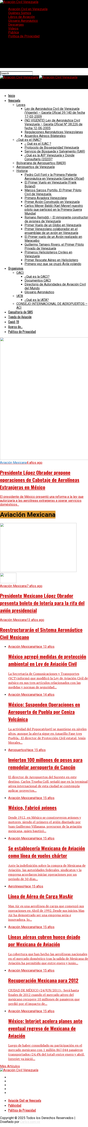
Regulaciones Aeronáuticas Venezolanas (54, 132)
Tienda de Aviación (20, 316)
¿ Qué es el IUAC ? (38, 144)
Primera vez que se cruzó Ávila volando (53, 264)
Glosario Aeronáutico (23, 21)
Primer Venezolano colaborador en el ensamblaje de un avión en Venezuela (51, 231)
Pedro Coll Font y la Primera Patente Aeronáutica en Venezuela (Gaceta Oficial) (54, 177)
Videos (13, 28)
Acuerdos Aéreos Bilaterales (45, 136)
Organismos (15, 268)
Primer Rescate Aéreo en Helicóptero (51, 260)
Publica (13, 32)
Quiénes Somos (19, 13)
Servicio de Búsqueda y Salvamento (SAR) (55, 151)
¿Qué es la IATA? (37, 300)
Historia (22, 171)
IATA (19, 296)
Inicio (11, 95)
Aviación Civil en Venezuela (27, 9)
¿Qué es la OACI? (37, 277)
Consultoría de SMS (20, 312)
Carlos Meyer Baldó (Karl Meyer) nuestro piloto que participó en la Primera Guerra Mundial (54, 209)
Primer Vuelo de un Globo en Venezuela (53, 225)
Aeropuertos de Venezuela (35, 167)
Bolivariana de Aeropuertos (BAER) (41, 163)
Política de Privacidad (23, 36)
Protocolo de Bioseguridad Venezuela (52, 147)
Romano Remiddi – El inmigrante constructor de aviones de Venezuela (56, 219)
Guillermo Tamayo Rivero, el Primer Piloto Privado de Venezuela (54, 246)
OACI (20, 273)
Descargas (16, 25)
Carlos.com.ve (30, 1122)
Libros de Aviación (21, 17)
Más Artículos (10, 1066)
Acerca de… (15, 326)
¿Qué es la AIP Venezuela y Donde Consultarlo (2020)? (49, 157)
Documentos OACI (38, 280)
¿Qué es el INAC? (29, 140)
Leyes (20, 105)
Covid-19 (13, 321)
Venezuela (14, 100)
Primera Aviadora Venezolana (46, 198)
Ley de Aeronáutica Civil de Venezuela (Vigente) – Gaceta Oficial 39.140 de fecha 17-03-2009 (55, 112)
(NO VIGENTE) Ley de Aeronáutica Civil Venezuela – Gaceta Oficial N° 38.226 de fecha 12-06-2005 (53, 124)
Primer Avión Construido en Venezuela (52, 202)
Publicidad (14, 1105)
